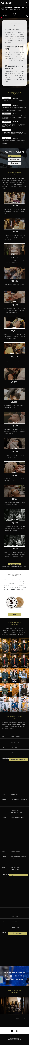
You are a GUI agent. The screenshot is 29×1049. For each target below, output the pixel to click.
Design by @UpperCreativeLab (14, 1039)
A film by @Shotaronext (14, 1040)
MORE (14, 614)
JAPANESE (22, 2)
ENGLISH (17, 2)
